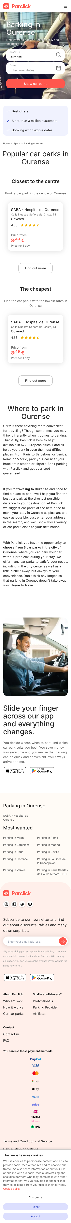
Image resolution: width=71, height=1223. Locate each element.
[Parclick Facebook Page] (22, 904)
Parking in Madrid (48, 844)
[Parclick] (17, 6)
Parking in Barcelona (16, 844)
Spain (17, 143)
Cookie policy (12, 1188)
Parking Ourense (33, 143)
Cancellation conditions (20, 1149)
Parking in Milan (13, 837)
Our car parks (13, 1014)
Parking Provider (45, 1007)
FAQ (6, 1040)
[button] (35, 55)
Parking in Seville (48, 852)
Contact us (11, 1034)
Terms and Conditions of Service (27, 1141)
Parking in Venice (14, 870)
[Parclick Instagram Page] (6, 904)
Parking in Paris (13, 852)
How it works (13, 1007)
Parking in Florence (15, 859)
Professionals (43, 1001)
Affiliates (39, 1014)
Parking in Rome (47, 837)
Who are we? (12, 1001)
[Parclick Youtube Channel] (30, 904)
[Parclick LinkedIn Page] (14, 904)
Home (6, 143)
